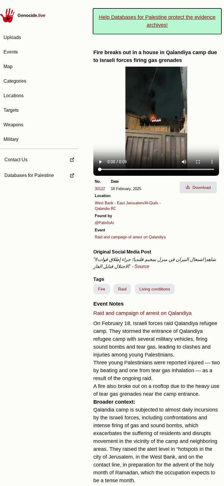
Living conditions (154, 289)
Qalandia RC (105, 208)
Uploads (12, 37)
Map (8, 66)
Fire (101, 289)
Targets (11, 110)
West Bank (104, 203)
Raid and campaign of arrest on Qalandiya (130, 237)
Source (141, 266)
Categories (15, 81)
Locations (14, 95)
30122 (100, 189)
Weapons (13, 124)
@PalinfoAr (104, 223)
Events (11, 51)
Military (11, 139)
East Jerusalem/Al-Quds (137, 203)
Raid (122, 289)
